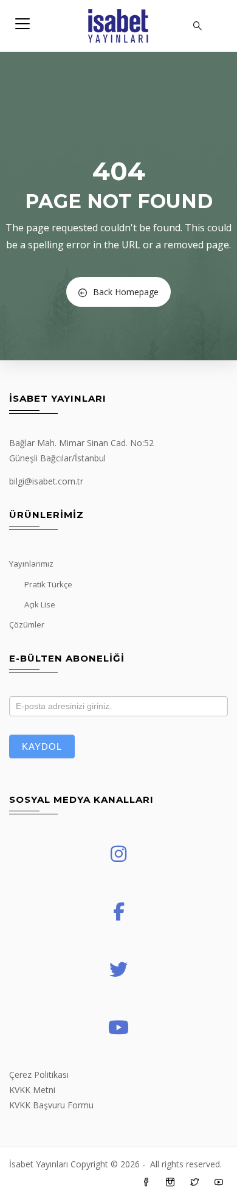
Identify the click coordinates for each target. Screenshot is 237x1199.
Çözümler (26, 624)
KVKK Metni (32, 1090)
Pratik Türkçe (48, 584)
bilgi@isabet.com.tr (46, 481)
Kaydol (42, 746)
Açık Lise (39, 604)
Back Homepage (126, 292)
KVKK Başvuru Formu (51, 1105)
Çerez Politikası (39, 1074)
